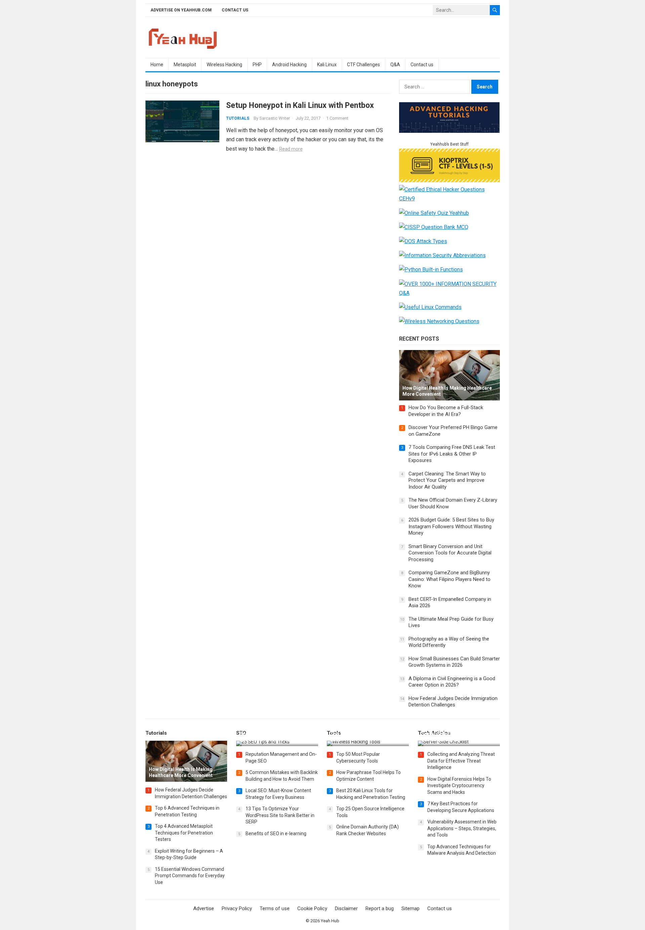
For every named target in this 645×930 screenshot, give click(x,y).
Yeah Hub (330, 920)
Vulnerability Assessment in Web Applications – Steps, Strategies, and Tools (462, 828)
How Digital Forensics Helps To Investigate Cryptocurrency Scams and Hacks (459, 785)
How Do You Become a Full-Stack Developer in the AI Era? (445, 410)
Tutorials (237, 118)
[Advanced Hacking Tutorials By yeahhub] (449, 131)
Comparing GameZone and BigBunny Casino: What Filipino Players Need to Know (449, 579)
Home (156, 64)
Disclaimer (346, 908)
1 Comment (337, 118)
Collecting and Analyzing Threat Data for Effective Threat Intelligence (461, 760)
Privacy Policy (237, 908)
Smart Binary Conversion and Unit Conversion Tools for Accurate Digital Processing (449, 553)
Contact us (235, 10)
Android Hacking (289, 64)
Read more (291, 149)
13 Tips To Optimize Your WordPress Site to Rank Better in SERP (280, 815)
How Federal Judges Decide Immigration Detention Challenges (453, 701)
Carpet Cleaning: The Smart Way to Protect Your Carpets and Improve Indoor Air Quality (447, 480)
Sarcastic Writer (274, 118)
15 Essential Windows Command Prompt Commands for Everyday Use (190, 875)
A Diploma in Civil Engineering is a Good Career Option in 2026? (451, 681)
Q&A (395, 64)
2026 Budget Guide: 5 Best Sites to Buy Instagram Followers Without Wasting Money (451, 526)
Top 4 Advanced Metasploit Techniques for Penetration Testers (184, 832)
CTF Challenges (363, 64)
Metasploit (185, 64)
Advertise (203, 908)
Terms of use (275, 908)
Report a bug (380, 908)
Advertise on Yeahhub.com (181, 10)
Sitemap (410, 908)
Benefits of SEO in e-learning (276, 833)
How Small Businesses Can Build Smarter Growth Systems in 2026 (454, 662)
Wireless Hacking (224, 64)
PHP (257, 64)
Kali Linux (327, 64)
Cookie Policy (312, 908)
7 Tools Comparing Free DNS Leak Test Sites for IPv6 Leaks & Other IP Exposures (451, 453)
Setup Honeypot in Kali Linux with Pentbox (300, 105)
